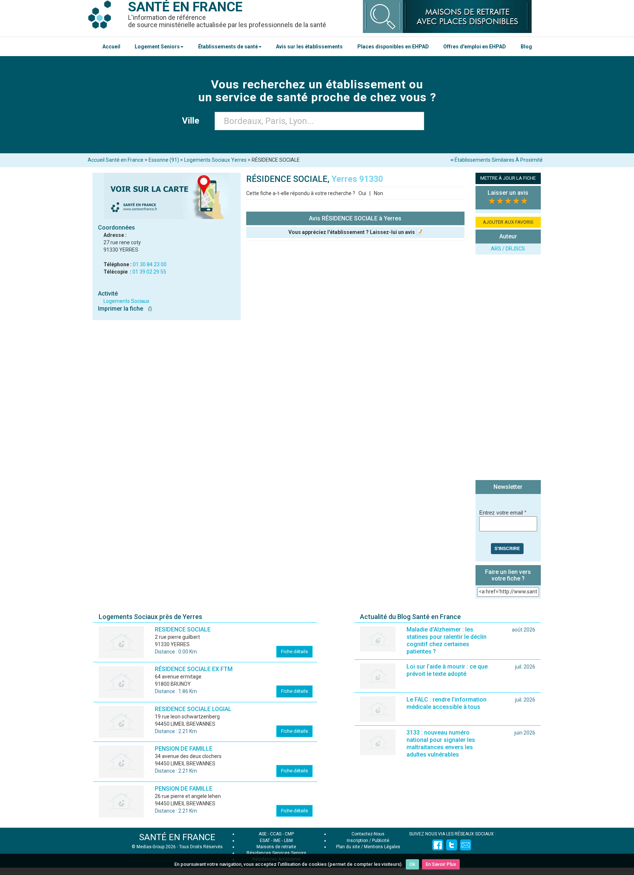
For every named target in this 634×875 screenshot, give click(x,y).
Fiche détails (294, 651)
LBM (288, 840)
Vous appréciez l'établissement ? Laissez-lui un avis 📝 (355, 232)
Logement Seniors (157, 47)
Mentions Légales (382, 846)
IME (277, 840)
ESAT (265, 840)
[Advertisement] (508, 368)
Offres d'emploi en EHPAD (474, 47)
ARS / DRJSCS (508, 249)
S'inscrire (507, 548)
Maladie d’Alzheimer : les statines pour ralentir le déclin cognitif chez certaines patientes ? (447, 640)
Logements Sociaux (126, 301)
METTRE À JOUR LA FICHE (508, 178)
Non (378, 193)
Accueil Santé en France (115, 160)
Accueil (111, 47)
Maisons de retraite (276, 846)
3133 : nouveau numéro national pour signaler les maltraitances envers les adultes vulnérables (441, 743)
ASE (263, 833)
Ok (412, 864)
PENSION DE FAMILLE (183, 748)
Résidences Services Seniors (276, 853)
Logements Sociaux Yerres (215, 160)
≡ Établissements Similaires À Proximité (497, 160)
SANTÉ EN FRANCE (177, 837)
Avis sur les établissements (309, 47)
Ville (193, 121)
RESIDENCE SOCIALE (183, 629)
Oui (362, 193)
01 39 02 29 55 (149, 272)
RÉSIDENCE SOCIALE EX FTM (194, 669)
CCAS (275, 833)
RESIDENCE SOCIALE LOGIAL (193, 709)
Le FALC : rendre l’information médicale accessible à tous (447, 703)
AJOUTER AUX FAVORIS (508, 222)
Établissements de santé (228, 47)
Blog (526, 47)
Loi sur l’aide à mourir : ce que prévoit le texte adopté (447, 670)
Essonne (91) (164, 160)
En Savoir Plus (441, 864)
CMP (289, 833)
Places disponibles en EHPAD (393, 47)
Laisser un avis (508, 192)
